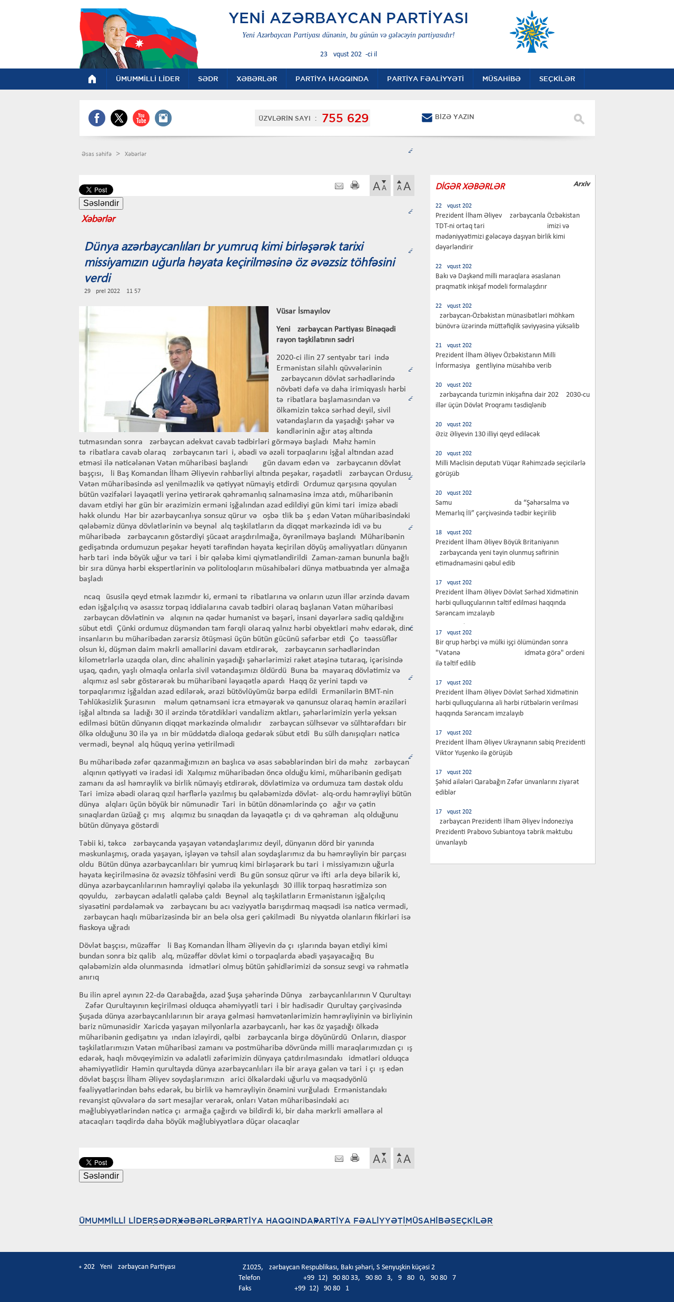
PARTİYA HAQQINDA (269, 1220)
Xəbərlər (135, 154)
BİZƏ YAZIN (454, 116)
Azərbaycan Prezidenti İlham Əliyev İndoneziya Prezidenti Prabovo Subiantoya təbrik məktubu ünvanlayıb (504, 832)
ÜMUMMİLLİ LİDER (116, 1220)
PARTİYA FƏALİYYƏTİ (359, 1220)
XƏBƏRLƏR (201, 1220)
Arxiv (581, 183)
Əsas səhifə (97, 154)
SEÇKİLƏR (472, 1220)
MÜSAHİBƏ (428, 1220)
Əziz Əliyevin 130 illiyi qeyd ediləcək (487, 434)
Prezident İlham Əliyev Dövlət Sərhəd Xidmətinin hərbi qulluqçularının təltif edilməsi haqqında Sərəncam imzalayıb (506, 603)
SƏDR (165, 1220)
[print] (355, 186)
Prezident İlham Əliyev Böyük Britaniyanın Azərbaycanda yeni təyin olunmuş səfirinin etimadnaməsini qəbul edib (497, 553)
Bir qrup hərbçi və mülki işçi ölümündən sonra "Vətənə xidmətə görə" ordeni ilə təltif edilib (509, 653)
